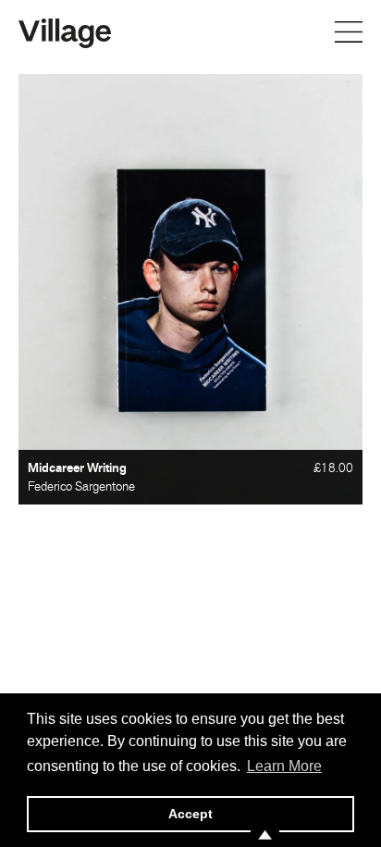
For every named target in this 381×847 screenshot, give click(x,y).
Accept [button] (190, 813)
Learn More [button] (284, 766)
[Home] (64, 31)
